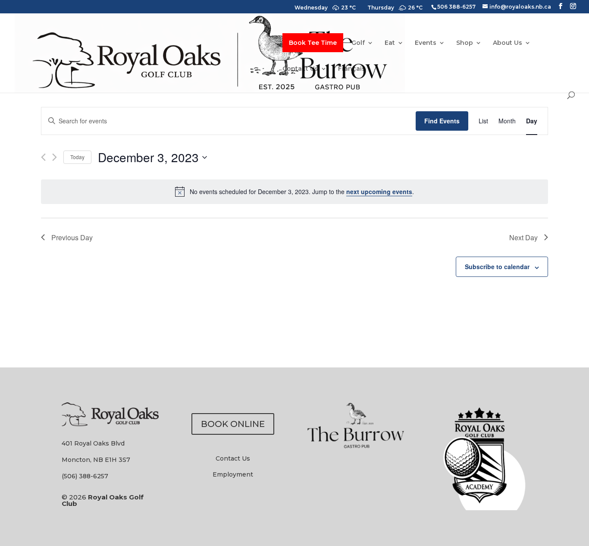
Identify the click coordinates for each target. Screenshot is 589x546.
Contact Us (300, 69)
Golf (358, 43)
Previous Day (72, 237)
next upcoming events (379, 191)
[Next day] (54, 157)
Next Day (523, 237)
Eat (390, 43)
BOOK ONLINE (233, 424)
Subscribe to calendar (497, 266)
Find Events (442, 120)
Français (351, 69)
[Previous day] (43, 157)
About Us (507, 43)
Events (425, 43)
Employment (233, 474)
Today (77, 156)
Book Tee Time (313, 43)
